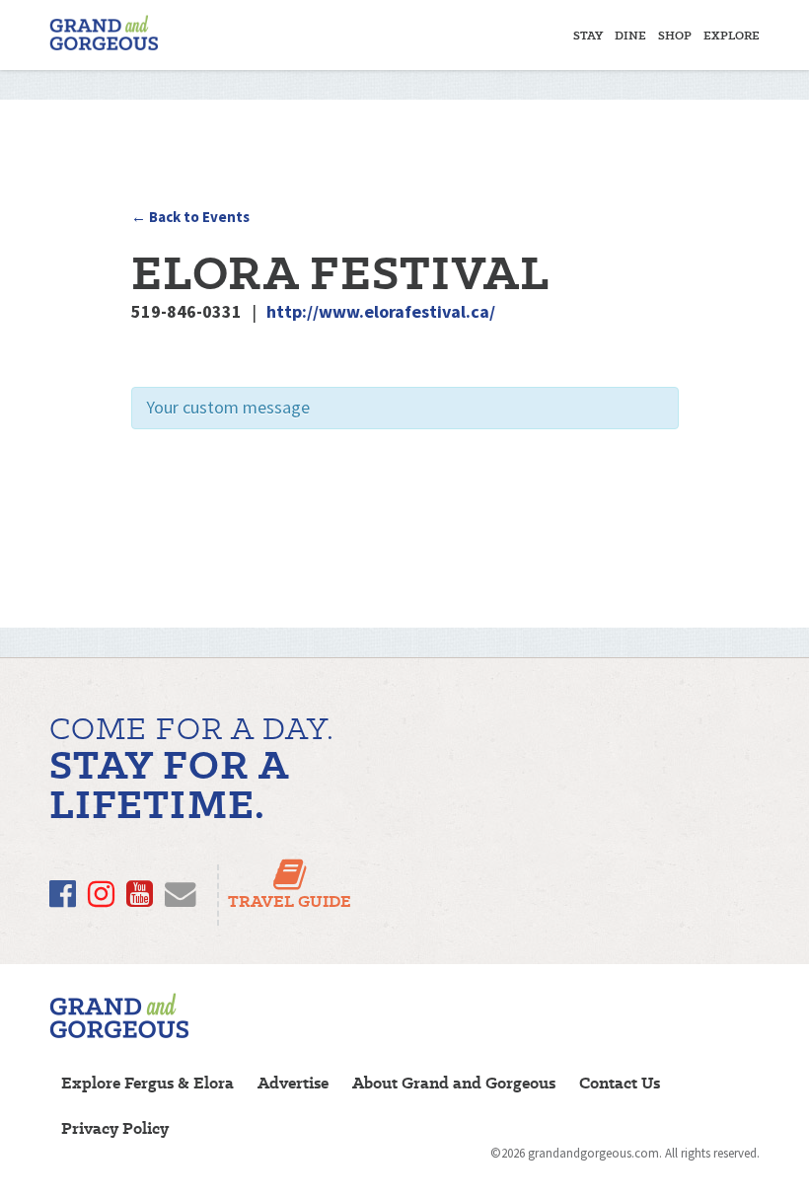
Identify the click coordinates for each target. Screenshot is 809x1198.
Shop (675, 35)
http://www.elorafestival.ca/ (380, 311)
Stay (588, 35)
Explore (731, 35)
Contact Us (619, 1083)
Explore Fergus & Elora (147, 1083)
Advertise (293, 1083)
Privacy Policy (115, 1128)
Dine (630, 35)
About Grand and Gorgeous (453, 1083)
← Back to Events (190, 216)
